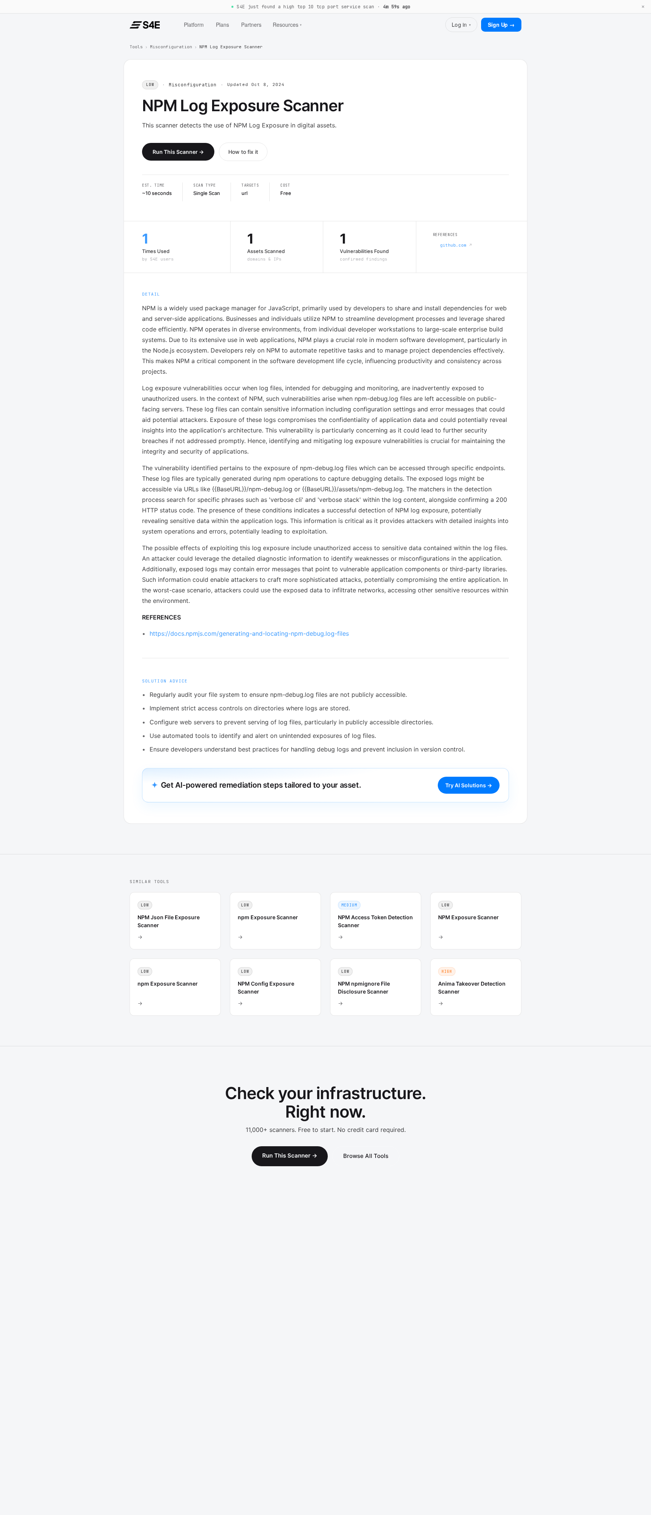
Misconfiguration (171, 46)
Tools (136, 46)
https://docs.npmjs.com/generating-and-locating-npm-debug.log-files (249, 633)
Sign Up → (501, 24)
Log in (461, 24)
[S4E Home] (145, 25)
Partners (251, 24)
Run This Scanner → (178, 152)
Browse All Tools (365, 1155)
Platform (194, 24)
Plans (222, 24)
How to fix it (243, 152)
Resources (287, 24)
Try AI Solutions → (468, 785)
